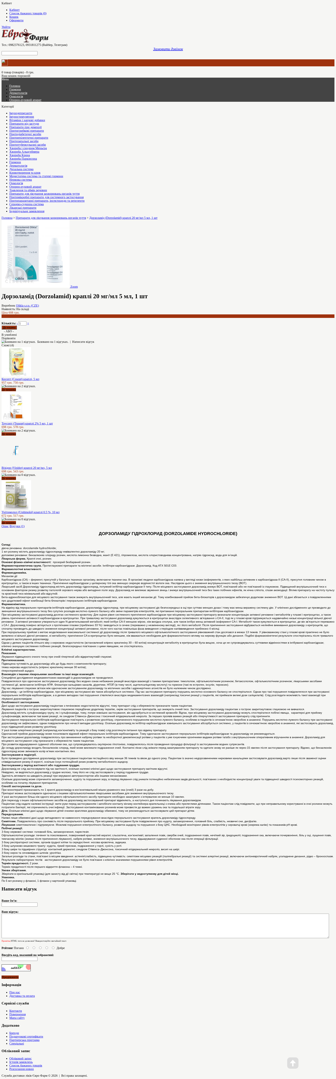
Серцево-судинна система (26, 204)
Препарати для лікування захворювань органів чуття (44, 193)
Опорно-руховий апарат (25, 100)
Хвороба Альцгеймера (24, 151)
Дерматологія (18, 93)
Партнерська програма (24, 1040)
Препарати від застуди (24, 123)
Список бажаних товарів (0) (27, 13)
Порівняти (9, 338)
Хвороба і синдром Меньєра (28, 148)
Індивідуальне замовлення (26, 211)
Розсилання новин (21, 1069)
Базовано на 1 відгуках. (52, 341)
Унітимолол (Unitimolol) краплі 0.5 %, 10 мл (31, 512)
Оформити (16, 20)
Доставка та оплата (22, 995)
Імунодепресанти (20, 113)
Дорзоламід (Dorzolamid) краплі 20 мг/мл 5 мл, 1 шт (123, 217)
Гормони (15, 89)
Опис (5, 526)
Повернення (17, 1014)
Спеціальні (16, 1043)
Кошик (13, 16)
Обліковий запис (20, 1058)
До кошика (9, 389)
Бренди (14, 1033)
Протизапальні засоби (23, 141)
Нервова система (20, 179)
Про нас (14, 992)
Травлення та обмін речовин (28, 190)
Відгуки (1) (17, 526)
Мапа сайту (17, 1017)
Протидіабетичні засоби (25, 134)
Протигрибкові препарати (26, 130)
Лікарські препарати (22, 207)
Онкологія (16, 96)
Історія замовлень (21, 1062)
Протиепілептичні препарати (28, 137)
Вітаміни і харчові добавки (27, 120)
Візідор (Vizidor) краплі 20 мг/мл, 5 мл (27, 467)
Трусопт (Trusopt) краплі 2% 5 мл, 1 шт (27, 423)
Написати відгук (83, 341)
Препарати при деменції (25, 127)
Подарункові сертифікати (26, 1036)
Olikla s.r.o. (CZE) (27, 305)
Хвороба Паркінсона (23, 158)
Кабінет (14, 9)
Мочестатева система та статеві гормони (36, 176)
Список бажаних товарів (25, 1065)
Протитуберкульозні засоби (27, 144)
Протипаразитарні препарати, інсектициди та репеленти (47, 200)
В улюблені (9, 334)
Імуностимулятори (21, 116)
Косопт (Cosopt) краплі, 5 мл (20, 379)
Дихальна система (21, 169)
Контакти (15, 1010)
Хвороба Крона (19, 155)
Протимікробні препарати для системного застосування (46, 197)
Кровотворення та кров (24, 172)
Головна (7, 217)
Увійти (6, 27)
